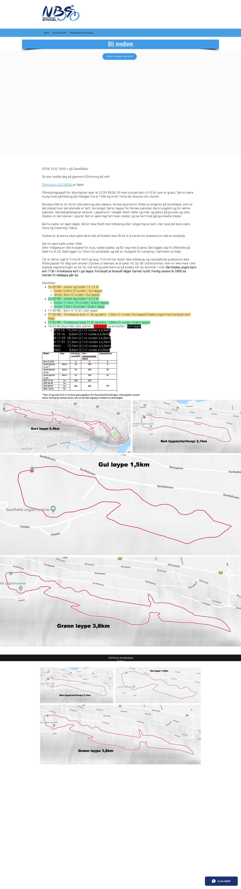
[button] (59, 32)
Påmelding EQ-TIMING (57, 185)
